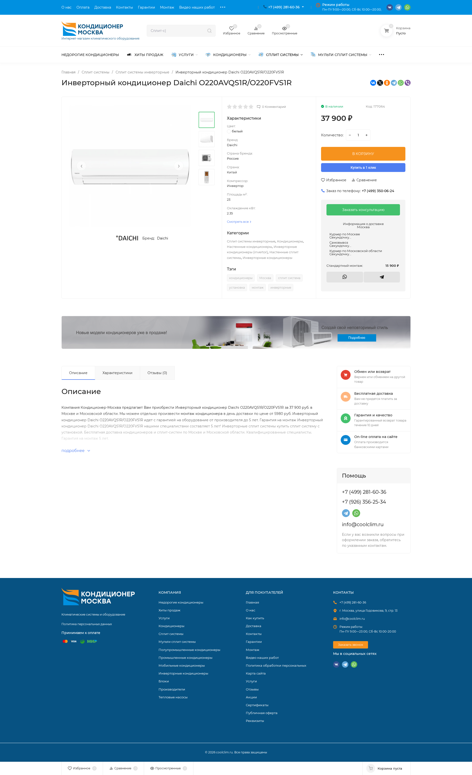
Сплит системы (95, 72)
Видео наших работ (262, 658)
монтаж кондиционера (201, 413)
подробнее (73, 450)
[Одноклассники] (387, 83)
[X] (380, 83)
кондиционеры (240, 278)
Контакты (254, 634)
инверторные (280, 287)
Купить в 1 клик (363, 167)
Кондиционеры (290, 241)
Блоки (164, 681)
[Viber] (408, 83)
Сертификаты (257, 705)
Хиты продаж (169, 610)
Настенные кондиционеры (249, 247)
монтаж (258, 287)
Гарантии (254, 642)
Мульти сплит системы (177, 642)
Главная (68, 72)
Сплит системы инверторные (142, 72)
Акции (251, 697)
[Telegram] (394, 83)
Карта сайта (256, 673)
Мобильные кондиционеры (182, 665)
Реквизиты (255, 721)
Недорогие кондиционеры (181, 602)
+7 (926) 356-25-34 (364, 502)
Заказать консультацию (363, 210)
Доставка (253, 626)
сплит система (289, 278)
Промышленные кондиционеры (185, 658)
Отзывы (252, 689)
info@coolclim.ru (363, 524)
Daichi (162, 238)
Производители (172, 689)
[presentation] (81, 166)
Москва (265, 278)
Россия (233, 158)
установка (237, 287)
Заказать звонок (350, 645)
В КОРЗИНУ (363, 154)
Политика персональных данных (86, 624)
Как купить (255, 618)
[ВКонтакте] (373, 83)
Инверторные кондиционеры (267, 258)
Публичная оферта (262, 713)
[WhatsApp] (401, 83)
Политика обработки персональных (276, 665)
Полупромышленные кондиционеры (189, 650)
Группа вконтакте (389, 7)
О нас (250, 610)
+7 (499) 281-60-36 (284, 7)
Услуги (164, 618)
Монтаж (252, 650)
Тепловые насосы (173, 697)
